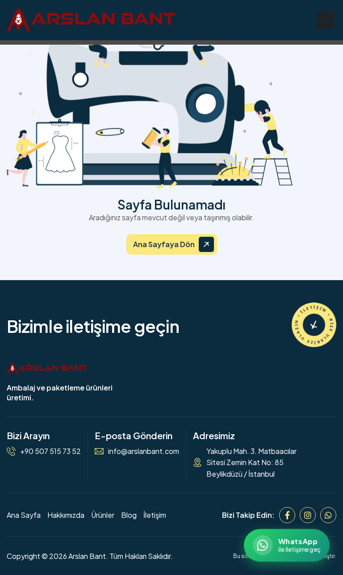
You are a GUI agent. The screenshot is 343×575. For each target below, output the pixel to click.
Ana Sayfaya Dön (164, 244)
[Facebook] (287, 515)
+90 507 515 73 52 (50, 451)
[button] (325, 19)
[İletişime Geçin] (314, 324)
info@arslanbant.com (143, 451)
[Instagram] (308, 515)
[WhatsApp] (328, 515)
